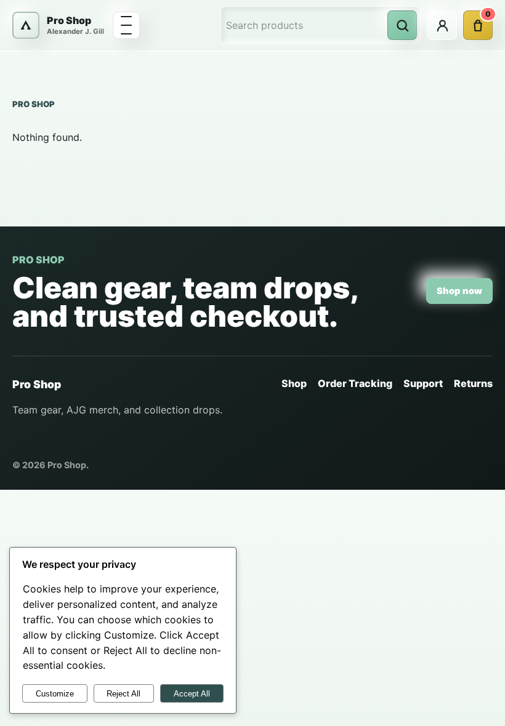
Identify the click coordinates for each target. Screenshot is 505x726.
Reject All (123, 693)
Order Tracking (355, 383)
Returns (473, 383)
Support (423, 383)
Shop (294, 383)
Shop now (459, 291)
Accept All (192, 693)
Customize (55, 693)
